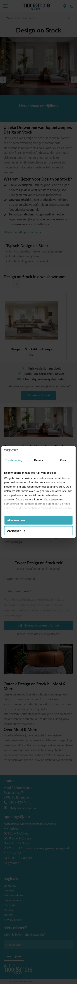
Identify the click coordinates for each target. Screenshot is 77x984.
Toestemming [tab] (13, 460)
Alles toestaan (16, 520)
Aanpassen (14, 530)
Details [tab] (38, 460)
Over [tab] (63, 460)
